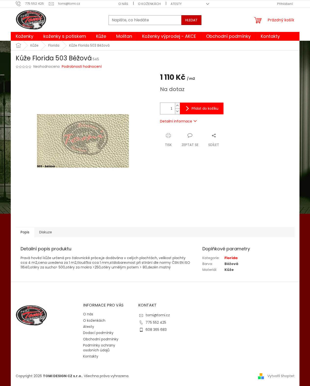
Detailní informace (176, 121)
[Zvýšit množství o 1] (177, 105)
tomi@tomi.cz (158, 315)
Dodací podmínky (98, 332)
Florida (230, 257)
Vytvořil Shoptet (281, 375)
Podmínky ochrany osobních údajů (99, 347)
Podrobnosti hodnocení (82, 66)
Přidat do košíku (205, 108)
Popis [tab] (25, 232)
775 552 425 (156, 322)
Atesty (176, 3)
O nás (123, 3)
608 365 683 (156, 329)
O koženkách (149, 3)
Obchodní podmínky (100, 339)
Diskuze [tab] (45, 232)
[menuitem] (24, 36)
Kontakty (90, 356)
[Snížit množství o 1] (177, 111)
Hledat (191, 20)
